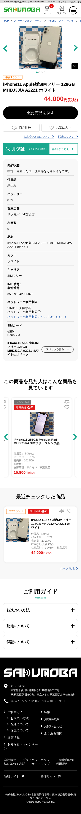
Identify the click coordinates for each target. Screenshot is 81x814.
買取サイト (11, 776)
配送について (66, 136)
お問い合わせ (52, 726)
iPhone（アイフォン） (61, 20)
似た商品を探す (40, 113)
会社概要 (10, 760)
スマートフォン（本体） (28, 20)
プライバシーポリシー (37, 760)
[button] (6, 437)
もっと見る (67, 568)
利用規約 (62, 764)
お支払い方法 (19, 718)
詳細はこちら (61, 149)
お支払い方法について (37, 136)
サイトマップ (41, 764)
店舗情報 (13, 737)
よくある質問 (52, 733)
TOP (6, 20)
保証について (19, 730)
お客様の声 (51, 719)
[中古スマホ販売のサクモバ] (40, 675)
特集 (46, 712)
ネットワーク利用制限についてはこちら (35, 317)
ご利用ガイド (16, 712)
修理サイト (48, 776)
